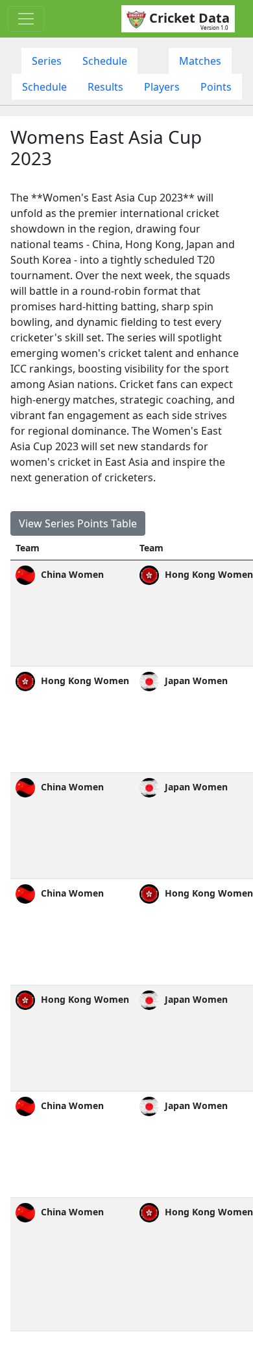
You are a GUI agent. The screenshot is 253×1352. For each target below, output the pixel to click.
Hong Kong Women (83, 680)
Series (47, 61)
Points (216, 87)
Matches (200, 61)
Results (105, 87)
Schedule (104, 61)
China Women (71, 574)
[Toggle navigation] (26, 19)
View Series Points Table (78, 523)
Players (162, 87)
